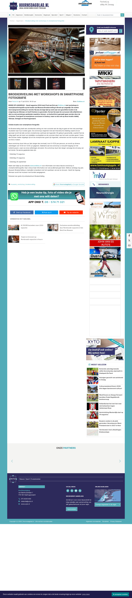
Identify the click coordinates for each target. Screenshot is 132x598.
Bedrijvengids (28, 15)
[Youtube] (76, 491)
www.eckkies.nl (35, 165)
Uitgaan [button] (68, 15)
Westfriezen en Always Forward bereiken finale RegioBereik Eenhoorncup (110, 397)
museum (14, 184)
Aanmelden (71, 509)
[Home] (9, 15)
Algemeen (19, 15)
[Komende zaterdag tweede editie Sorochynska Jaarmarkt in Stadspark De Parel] (92, 372)
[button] (9, 84)
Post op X (47, 212)
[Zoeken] (122, 15)
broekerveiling (30, 184)
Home (12, 21)
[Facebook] (68, 491)
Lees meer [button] (86, 594)
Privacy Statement (116, 521)
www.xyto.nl (25, 504)
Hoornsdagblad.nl (34, 5)
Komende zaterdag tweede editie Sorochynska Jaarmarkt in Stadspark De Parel (110, 371)
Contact (84, 15)
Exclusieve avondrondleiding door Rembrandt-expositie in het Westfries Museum (71, 227)
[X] (72, 491)
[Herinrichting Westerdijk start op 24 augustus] (92, 415)
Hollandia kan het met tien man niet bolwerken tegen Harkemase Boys (110, 406)
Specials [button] (54, 15)
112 (13, 15)
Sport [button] (61, 15)
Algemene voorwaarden (93, 521)
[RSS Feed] (80, 491)
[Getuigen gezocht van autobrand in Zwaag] (92, 380)
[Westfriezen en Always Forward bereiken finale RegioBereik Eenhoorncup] (92, 398)
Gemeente (38, 15)
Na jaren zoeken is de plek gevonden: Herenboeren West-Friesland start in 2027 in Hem (110, 423)
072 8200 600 (26, 499)
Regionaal (47, 15)
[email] (129, 245)
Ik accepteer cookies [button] (120, 594)
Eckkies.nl (80, 101)
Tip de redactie (73, 212)
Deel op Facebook (23, 212)
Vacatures (76, 15)
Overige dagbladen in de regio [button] (105, 504)
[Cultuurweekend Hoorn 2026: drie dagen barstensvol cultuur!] (92, 389)
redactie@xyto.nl (27, 501)
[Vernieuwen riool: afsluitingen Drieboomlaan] (92, 432)
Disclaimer (105, 521)
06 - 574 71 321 (55, 202)
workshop (21, 184)
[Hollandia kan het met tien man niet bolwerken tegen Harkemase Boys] (92, 406)
